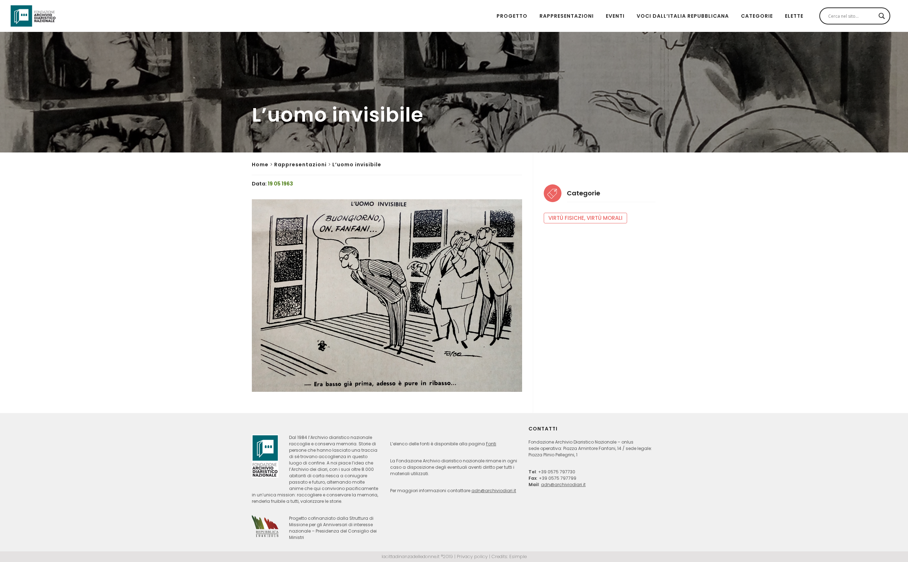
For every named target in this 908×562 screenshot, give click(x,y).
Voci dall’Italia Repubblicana (683, 16)
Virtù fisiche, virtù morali (585, 218)
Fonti (491, 444)
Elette (794, 16)
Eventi (615, 16)
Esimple (518, 556)
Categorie (757, 16)
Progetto (512, 16)
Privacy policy (472, 556)
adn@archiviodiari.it (493, 491)
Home (260, 164)
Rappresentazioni (566, 16)
